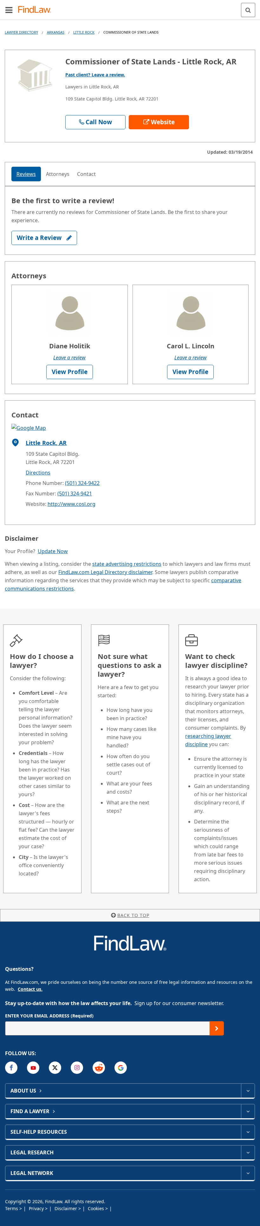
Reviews (26, 174)
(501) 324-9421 (74, 493)
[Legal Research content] (248, 1152)
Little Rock (83, 32)
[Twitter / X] (55, 1067)
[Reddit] (99, 1067)
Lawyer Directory (21, 32)
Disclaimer (66, 1208)
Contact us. (30, 989)
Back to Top (133, 915)
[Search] (248, 10)
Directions (38, 472)
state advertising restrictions (126, 563)
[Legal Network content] (248, 1173)
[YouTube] (33, 1067)
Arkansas (55, 32)
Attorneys (57, 174)
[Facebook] (11, 1067)
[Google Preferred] (120, 1067)
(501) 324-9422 (82, 483)
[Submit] (217, 1028)
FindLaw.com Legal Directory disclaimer (105, 572)
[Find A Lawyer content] (248, 1111)
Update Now (53, 551)
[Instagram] (77, 1067)
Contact (86, 174)
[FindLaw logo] (36, 10)
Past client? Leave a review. (95, 75)
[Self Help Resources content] (248, 1132)
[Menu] (9, 9)
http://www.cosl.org (71, 503)
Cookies (96, 1208)
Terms (12, 1208)
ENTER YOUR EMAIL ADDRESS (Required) (49, 1016)
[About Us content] (248, 1091)
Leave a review (69, 357)
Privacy (37, 1208)
